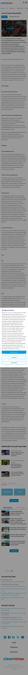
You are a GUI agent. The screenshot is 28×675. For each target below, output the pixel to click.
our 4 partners (8, 312)
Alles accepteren (14, 352)
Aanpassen (14, 357)
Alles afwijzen (14, 362)
